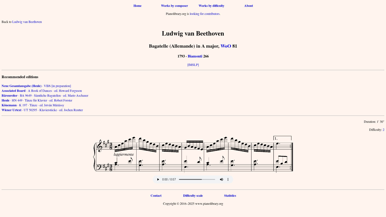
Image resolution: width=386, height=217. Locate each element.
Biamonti (195, 56)
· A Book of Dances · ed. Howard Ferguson (42, 90)
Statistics (230, 195)
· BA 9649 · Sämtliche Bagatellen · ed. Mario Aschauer (45, 95)
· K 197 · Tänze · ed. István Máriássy (33, 105)
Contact (156, 195)
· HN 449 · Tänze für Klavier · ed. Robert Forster (37, 100)
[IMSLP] (193, 64)
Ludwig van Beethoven (27, 21)
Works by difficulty (211, 5)
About (248, 5)
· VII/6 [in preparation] (36, 86)
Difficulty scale (193, 195)
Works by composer (174, 5)
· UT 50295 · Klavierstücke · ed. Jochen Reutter (42, 110)
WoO (226, 45)
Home (137, 5)
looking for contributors (205, 13)
